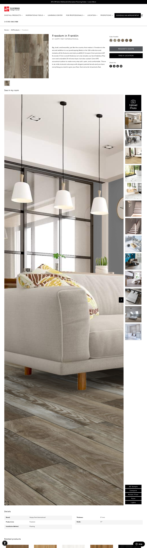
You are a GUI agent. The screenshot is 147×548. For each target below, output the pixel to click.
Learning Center (55, 15)
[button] (5, 543)
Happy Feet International (66, 39)
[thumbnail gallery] (7, 83)
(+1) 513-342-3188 (11, 22)
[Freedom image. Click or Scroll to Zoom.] (26, 56)
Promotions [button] (106, 15)
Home (6, 30)
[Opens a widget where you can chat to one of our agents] (139, 544)
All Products (15, 30)
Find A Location (126, 56)
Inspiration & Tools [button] (34, 15)
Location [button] (91, 15)
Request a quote (126, 49)
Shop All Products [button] (12, 15)
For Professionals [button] (74, 15)
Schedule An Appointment (127, 15)
